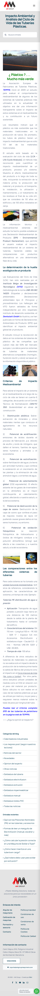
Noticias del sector (12, 753)
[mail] (27, 982)
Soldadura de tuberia (13, 774)
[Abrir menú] (34, 6)
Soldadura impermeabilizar (16, 790)
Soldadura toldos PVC (14, 801)
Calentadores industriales (16, 739)
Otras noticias (10, 769)
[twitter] (16, 982)
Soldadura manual (12, 795)
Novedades (9, 758)
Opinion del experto (13, 763)
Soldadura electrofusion (15, 779)
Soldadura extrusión (13, 785)
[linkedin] (24, 982)
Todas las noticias (12, 806)
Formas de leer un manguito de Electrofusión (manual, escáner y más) (19, 831)
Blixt (30, 977)
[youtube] (20, 982)
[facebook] (12, 982)
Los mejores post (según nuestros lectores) (20, 746)
